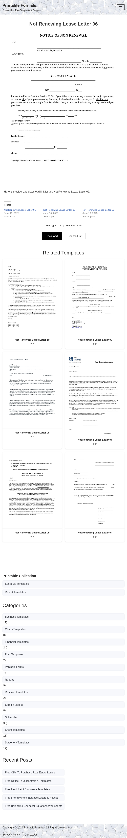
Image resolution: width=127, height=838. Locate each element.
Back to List (74, 236)
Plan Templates (14, 654)
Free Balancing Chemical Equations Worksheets (33, 806)
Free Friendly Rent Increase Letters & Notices (31, 797)
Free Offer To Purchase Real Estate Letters (30, 772)
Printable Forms (14, 667)
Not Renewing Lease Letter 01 (20, 210)
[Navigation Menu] (121, 7)
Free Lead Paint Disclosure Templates (27, 789)
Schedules (11, 717)
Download (52, 236)
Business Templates (17, 616)
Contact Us (31, 834)
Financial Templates (17, 642)
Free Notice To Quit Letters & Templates (28, 781)
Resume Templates (16, 692)
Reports (9, 679)
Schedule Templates (17, 583)
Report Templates (15, 592)
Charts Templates (15, 629)
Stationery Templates (17, 742)
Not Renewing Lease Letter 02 (59, 210)
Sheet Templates (15, 729)
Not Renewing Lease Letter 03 (98, 210)
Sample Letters (14, 704)
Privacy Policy (11, 834)
